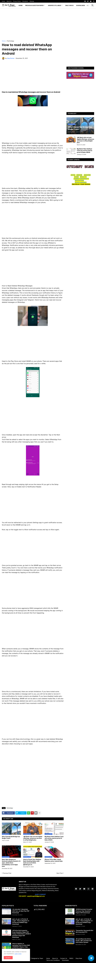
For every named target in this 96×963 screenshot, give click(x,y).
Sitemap (32, 1)
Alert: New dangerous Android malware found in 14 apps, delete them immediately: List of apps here (11, 863)
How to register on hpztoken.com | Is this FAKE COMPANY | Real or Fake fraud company (21, 946)
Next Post (60, 873)
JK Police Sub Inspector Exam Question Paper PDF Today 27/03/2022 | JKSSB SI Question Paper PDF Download (21, 934)
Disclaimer (25, 1)
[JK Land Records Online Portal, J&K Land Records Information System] (69, 941)
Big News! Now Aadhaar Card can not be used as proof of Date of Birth (54, 838)
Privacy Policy (17, 1)
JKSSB (76, 177)
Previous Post (7, 873)
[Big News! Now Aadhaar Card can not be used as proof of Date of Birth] (71, 151)
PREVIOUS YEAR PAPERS (81, 184)
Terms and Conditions (53, 960)
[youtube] (90, 1)
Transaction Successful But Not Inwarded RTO (84, 931)
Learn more (17, 953)
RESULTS (83, 177)
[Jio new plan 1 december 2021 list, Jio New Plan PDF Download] (6, 911)
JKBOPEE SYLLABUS (54, 5)
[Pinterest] (32, 813)
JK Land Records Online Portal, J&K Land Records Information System (84, 940)
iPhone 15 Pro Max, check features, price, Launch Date (54, 860)
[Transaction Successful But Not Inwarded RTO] (69, 933)
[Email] (36, 813)
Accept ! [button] (8, 957)
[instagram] (93, 1)
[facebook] (85, 1)
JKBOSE (79, 175)
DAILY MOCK (69, 5)
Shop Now (79, 958)
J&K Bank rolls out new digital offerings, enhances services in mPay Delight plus (32, 838)
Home (3, 1)
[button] (88, 5)
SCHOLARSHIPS (81, 182)
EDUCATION (79, 181)
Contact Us (63, 958)
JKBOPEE (87, 175)
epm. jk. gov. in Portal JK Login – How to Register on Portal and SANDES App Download (20, 921)
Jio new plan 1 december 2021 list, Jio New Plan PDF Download (20, 910)
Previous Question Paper (34, 5)
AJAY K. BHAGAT (40, 894)
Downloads (80, 5)
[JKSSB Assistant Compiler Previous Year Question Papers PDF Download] (69, 911)
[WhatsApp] (28, 813)
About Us (9, 1)
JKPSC (73, 175)
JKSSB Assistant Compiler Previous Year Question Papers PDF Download (84, 910)
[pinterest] (92, 889)
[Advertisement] (48, 24)
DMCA (71, 958)
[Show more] (39, 813)
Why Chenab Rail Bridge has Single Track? (11, 837)
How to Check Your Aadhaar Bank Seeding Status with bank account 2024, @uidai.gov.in (32, 862)
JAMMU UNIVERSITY (81, 179)
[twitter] (87, 1)
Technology (10, 41)
